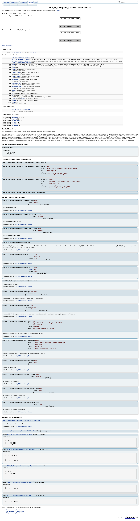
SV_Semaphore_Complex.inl (14, 513)
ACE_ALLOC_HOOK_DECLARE (21, 109)
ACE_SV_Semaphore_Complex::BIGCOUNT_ (21, 431)
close (13, 67)
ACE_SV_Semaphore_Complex (21, 58)
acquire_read (16, 72)
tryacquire (15, 79)
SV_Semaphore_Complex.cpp (15, 511)
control (14, 99)
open (13, 64)
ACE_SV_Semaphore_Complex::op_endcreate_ (21, 449)
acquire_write (16, 76)
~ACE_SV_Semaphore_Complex (21, 62)
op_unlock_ (15, 125)
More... (59, 10)
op (12, 93)
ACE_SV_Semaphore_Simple (23, 210)
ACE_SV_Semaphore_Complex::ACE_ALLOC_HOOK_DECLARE (21, 420)
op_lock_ (14, 119)
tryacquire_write (16, 86)
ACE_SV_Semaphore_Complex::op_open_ (19, 482)
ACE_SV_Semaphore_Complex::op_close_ (19, 435)
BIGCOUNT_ (15, 117)
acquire (14, 69)
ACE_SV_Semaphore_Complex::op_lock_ (19, 466)
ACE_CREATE (17, 52)
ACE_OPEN (33, 52)
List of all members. (7, 45)
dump (13, 102)
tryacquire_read (16, 83)
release (14, 90)
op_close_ (15, 124)
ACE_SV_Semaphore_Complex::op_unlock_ (20, 495)
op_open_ (15, 122)
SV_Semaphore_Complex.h (14, 510)
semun (23, 99)
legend (70, 28)
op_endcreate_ (16, 120)
